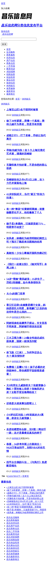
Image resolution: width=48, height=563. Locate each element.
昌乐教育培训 (12, 534)
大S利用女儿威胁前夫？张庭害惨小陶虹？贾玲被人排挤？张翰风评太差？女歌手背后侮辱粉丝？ (26, 389)
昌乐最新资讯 (12, 556)
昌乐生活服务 (12, 517)
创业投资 (10, 77)
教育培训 (10, 69)
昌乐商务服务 (12, 520)
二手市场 (10, 66)
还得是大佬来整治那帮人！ (21, 403)
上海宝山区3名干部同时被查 (22, 109)
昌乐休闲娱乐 (12, 551)
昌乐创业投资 (12, 542)
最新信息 (6, 481)
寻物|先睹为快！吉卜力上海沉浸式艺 (24, 496)
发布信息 (5, 31)
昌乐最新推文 (12, 559)
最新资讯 (10, 91)
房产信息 (10, 60)
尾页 (27, 476)
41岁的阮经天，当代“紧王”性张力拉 (23, 504)
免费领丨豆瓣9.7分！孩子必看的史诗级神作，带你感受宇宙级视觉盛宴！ (25, 370)
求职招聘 (10, 72)
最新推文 (10, 94)
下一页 (21, 476)
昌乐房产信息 (12, 526)
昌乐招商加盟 (12, 540)
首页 (3, 3)
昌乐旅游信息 (12, 548)
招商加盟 (10, 74)
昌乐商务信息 (12, 528)
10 (17, 476)
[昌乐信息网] (17, 19)
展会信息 (10, 80)
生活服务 (10, 52)
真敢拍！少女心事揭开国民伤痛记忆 (26, 253)
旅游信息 (10, 83)
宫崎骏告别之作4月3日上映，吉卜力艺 (24, 501)
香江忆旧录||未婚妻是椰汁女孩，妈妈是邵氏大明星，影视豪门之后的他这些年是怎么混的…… (26, 308)
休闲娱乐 (10, 85)
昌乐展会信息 (12, 545)
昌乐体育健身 (12, 554)
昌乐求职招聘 (12, 537)
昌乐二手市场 (12, 531)
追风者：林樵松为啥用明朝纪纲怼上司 (24, 512)
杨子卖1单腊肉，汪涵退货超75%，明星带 (26, 510)
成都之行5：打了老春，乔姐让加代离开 (25, 493)
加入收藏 (5, 8)
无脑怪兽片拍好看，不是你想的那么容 (24, 498)
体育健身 (10, 88)
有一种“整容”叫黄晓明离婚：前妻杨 (23, 507)
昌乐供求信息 (12, 523)
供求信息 (10, 58)
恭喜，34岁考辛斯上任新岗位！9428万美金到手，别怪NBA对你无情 (25, 447)
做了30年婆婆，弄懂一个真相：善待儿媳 (26, 490)
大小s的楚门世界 (15, 293)
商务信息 (10, 63)
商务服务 (10, 55)
